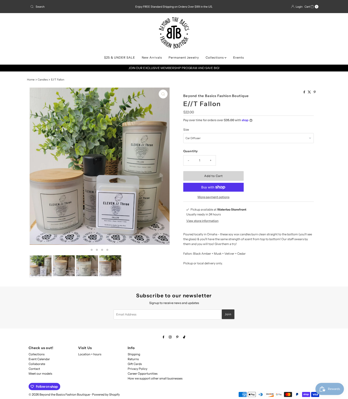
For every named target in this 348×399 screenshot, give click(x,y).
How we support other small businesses (155, 378)
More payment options (213, 197)
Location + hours (89, 354)
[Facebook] (163, 337)
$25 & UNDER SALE (119, 57)
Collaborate (37, 364)
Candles (43, 79)
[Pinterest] (177, 337)
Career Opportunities (142, 373)
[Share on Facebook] (304, 92)
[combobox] (76, 7)
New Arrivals (152, 57)
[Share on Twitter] (310, 92)
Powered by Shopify (106, 394)
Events (238, 57)
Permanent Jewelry (184, 57)
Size (186, 129)
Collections (215, 57)
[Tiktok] (184, 337)
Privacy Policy (137, 369)
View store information (202, 221)
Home (31, 79)
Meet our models (40, 373)
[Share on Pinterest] (315, 92)
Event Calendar (39, 359)
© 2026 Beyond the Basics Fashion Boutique (59, 394)
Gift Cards (135, 364)
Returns (133, 359)
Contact (34, 369)
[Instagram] (170, 337)
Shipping (134, 354)
